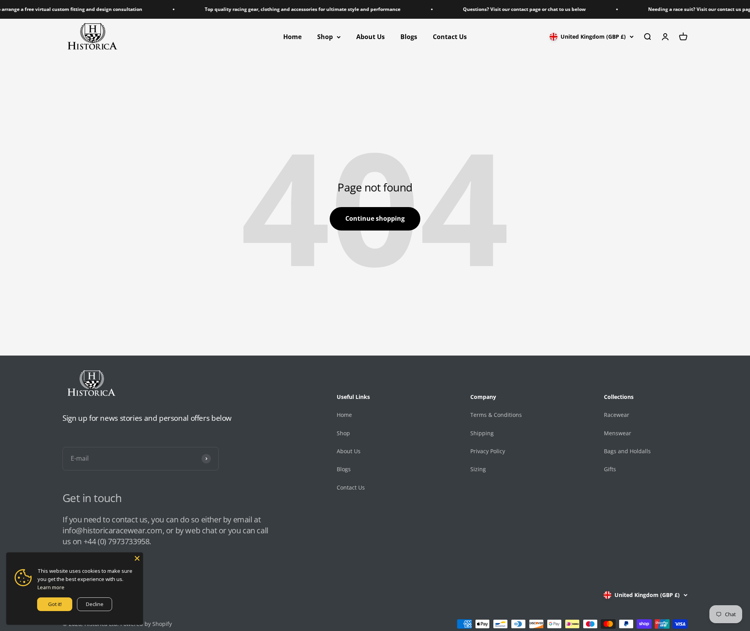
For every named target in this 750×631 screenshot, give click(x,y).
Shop (325, 36)
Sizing (478, 469)
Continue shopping (375, 218)
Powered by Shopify (146, 623)
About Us (370, 36)
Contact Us (450, 36)
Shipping (482, 433)
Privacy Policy (487, 451)
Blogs (408, 36)
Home (292, 36)
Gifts (610, 469)
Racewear (616, 414)
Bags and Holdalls (627, 451)
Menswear (617, 433)
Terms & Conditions (496, 414)
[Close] (137, 558)
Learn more (51, 587)
